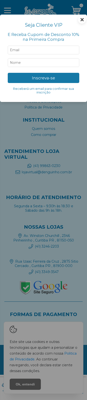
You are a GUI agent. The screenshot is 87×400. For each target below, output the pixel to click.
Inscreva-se (43, 77)
